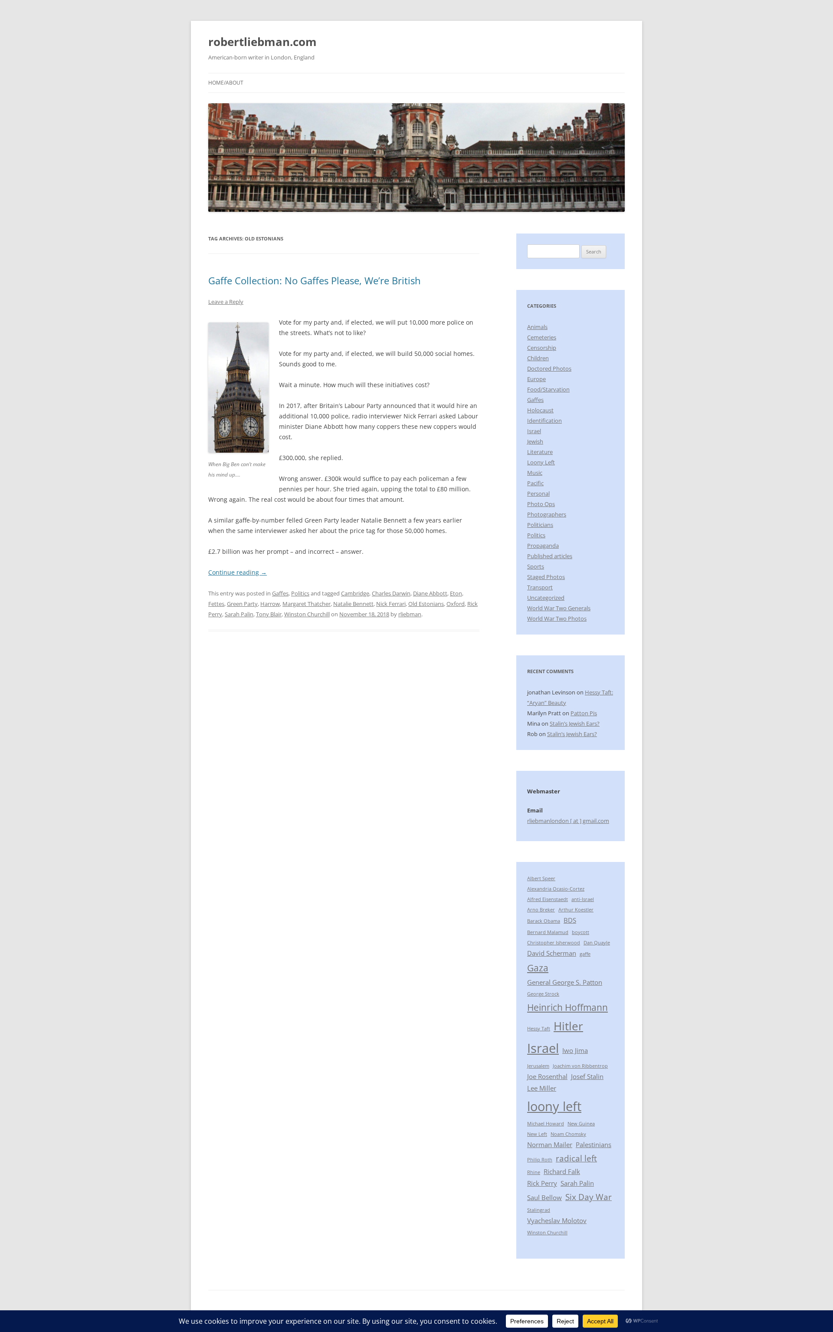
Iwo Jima (575, 1050)
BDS (570, 920)
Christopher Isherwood (553, 943)
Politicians (540, 525)
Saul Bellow (544, 1197)
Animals (537, 327)
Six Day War (588, 1196)
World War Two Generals (558, 608)
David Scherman (551, 953)
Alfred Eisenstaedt (547, 899)
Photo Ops (541, 504)
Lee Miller (541, 1088)
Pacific (535, 483)
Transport (540, 587)
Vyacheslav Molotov (557, 1220)
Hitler (568, 1026)
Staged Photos (546, 577)
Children (538, 358)
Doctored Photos (549, 368)
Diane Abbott (430, 593)
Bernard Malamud (547, 932)
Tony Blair (269, 614)
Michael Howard (545, 1124)
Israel (534, 431)
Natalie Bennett (353, 604)
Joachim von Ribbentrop (580, 1066)
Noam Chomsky (568, 1134)
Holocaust (540, 410)
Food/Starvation (548, 389)
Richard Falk (562, 1171)
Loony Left (541, 462)
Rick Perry (542, 1183)
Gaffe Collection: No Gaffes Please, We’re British (314, 280)
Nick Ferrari (391, 604)
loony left (554, 1106)
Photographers (546, 514)
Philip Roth (539, 1160)
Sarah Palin (239, 614)
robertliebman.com (262, 41)
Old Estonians (426, 604)
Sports (535, 566)
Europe (536, 379)
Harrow (270, 604)
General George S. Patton (564, 982)
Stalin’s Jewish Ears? (575, 723)
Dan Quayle (597, 943)
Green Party (242, 604)
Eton (456, 593)
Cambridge (355, 593)
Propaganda (543, 545)
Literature (540, 452)
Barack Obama (543, 921)
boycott (580, 932)
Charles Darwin (391, 593)
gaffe (585, 954)
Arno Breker (541, 910)
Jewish (535, 441)
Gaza (537, 967)
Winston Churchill (307, 614)
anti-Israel (582, 899)
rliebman (409, 614)
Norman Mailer (549, 1144)
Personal (538, 493)
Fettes (216, 604)
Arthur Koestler (576, 910)
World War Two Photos (557, 618)
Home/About (225, 82)
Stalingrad (538, 1210)
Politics (300, 593)
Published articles (549, 556)
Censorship (541, 348)
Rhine (533, 1172)
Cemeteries (541, 337)
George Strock (543, 994)
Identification (544, 420)
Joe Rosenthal (547, 1076)
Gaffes (280, 593)
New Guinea (581, 1124)
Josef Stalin (587, 1076)
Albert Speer (541, 878)
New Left (537, 1134)
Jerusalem (538, 1066)
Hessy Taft (538, 1029)
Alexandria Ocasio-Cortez (555, 889)
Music (534, 473)
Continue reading (237, 572)
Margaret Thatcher (306, 604)
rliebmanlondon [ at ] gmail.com (568, 821)
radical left (576, 1158)
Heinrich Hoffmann (567, 1007)
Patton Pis (584, 713)
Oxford (455, 604)
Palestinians (593, 1144)
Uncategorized (545, 598)
